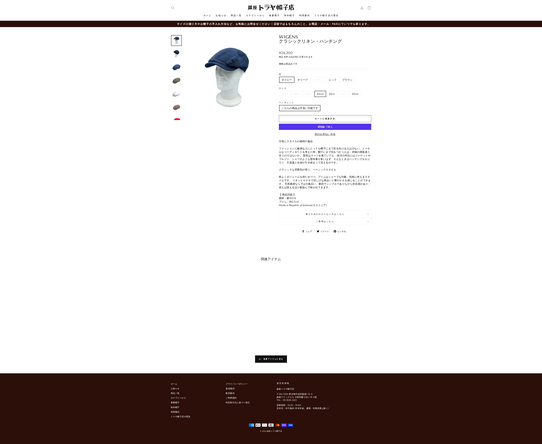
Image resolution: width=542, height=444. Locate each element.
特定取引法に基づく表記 (238, 402)
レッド (333, 79)
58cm (296, 93)
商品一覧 (236, 15)
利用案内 (304, 15)
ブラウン (347, 79)
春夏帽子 (274, 15)
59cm (308, 93)
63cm (355, 93)
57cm (285, 93)
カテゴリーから (255, 15)
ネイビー (287, 79)
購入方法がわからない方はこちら (325, 214)
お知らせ (221, 15)
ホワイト (318, 79)
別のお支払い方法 (325, 134)
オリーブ (302, 79)
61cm (332, 93)
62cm (343, 93)
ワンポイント (286, 102)
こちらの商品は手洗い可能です (300, 108)
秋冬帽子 (289, 15)
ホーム (207, 15)
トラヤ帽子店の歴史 (326, 15)
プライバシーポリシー (237, 384)
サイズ (283, 88)
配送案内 (230, 393)
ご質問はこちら (325, 221)
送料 (286, 56)
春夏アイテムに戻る (273, 359)
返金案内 (230, 388)
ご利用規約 (231, 397)
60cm (320, 93)
